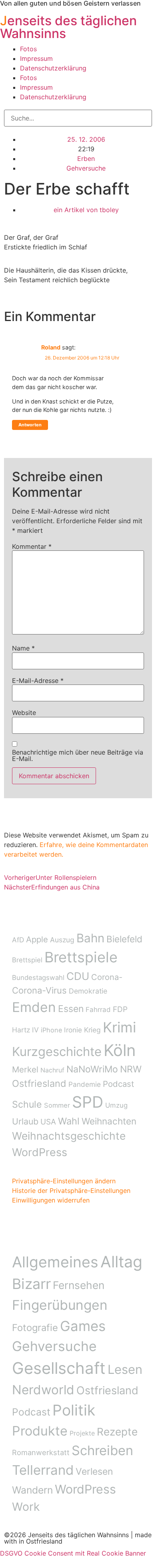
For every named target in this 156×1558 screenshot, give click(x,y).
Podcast (118, 1084)
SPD (87, 1101)
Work (26, 1507)
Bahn (90, 938)
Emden (34, 1007)
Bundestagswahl (38, 978)
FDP (120, 1009)
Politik (73, 1410)
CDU (77, 976)
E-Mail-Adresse (38, 680)
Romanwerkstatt (41, 1452)
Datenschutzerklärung (53, 68)
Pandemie (84, 1084)
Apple (37, 939)
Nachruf (52, 1070)
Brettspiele (81, 957)
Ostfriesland (39, 1083)
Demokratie (88, 991)
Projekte (82, 1433)
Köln (120, 1050)
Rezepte (117, 1431)
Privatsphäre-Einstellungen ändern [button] (64, 1181)
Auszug (62, 940)
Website (24, 712)
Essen (71, 1008)
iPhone (51, 1030)
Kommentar (32, 546)
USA (48, 1121)
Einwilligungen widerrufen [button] (51, 1200)
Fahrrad (98, 1010)
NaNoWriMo (92, 1069)
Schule (27, 1104)
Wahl (69, 1121)
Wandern (32, 1490)
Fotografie (35, 1327)
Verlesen (94, 1471)
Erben (86, 159)
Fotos (28, 49)
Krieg (92, 1030)
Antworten (30, 425)
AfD (18, 940)
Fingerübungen (60, 1305)
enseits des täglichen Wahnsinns (68, 27)
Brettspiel (27, 960)
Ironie (73, 1030)
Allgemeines (55, 1262)
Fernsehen (78, 1285)
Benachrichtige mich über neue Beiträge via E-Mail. (77, 755)
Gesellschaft (59, 1368)
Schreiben (102, 1450)
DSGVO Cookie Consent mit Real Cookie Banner (73, 1553)
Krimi (119, 1027)
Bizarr (31, 1284)
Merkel (25, 1069)
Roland (50, 347)
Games (83, 1325)
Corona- (106, 977)
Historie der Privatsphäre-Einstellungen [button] (71, 1191)
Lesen (125, 1369)
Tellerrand (43, 1470)
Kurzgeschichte (57, 1051)
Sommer (57, 1105)
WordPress (39, 1152)
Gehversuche (86, 168)
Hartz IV (25, 1030)
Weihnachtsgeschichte (69, 1136)
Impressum (36, 58)
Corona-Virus (39, 990)
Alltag (121, 1261)
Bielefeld (124, 939)
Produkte (40, 1431)
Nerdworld (43, 1389)
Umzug (116, 1105)
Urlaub (25, 1121)
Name (23, 648)
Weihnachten (109, 1121)
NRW (131, 1069)
